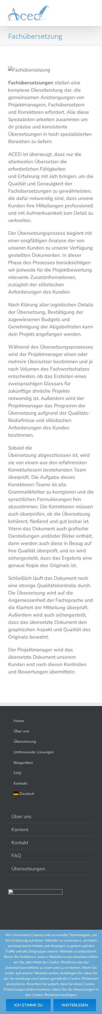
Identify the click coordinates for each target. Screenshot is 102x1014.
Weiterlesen (74, 1005)
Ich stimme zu (28, 1005)
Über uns (21, 816)
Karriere (20, 829)
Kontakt (19, 842)
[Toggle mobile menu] (91, 14)
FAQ (16, 855)
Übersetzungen (28, 868)
